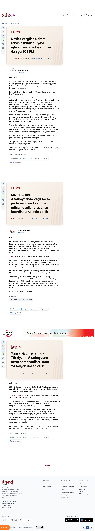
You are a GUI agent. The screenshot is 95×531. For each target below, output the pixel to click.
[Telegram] (20, 520)
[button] (3, 27)
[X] (12, 520)
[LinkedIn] (24, 520)
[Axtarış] (63, 15)
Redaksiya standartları (67, 492)
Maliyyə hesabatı (66, 497)
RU (91, 527)
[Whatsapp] (4, 520)
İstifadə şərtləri (83, 484)
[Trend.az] (8, 15)
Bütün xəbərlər (21, 72)
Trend (11, 256)
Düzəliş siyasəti (65, 495)
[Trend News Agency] (7, 482)
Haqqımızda (64, 484)
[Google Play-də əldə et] (86, 520)
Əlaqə (62, 489)
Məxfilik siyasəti (83, 486)
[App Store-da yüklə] (72, 520)
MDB (22, 299)
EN (84, 527)
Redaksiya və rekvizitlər (67, 486)
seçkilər (29, 299)
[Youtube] (16, 520)
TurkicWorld (20, 395)
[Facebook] (8, 520)
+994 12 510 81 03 (7, 505)
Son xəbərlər (46, 484)
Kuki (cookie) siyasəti (85, 494)
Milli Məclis (14, 299)
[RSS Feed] (28, 520)
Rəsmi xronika (47, 486)
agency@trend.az (6, 507)
